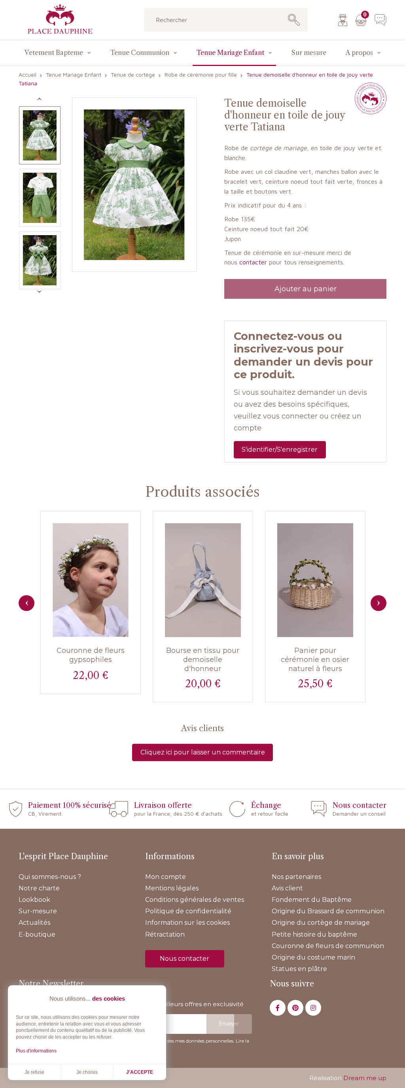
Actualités (34, 922)
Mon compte (165, 877)
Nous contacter (184, 958)
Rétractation (165, 934)
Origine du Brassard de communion (328, 911)
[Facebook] (278, 1008)
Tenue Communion (139, 53)
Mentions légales (172, 888)
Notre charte (39, 888)
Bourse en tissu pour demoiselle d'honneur (202, 659)
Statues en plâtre (299, 969)
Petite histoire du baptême (314, 934)
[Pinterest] (295, 1008)
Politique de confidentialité (188, 911)
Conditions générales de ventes (194, 899)
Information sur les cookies (187, 922)
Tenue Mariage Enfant (230, 53)
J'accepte (139, 1072)
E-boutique (37, 934)
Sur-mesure (38, 911)
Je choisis (87, 1072)
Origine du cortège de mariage (321, 922)
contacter (253, 262)
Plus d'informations (36, 1051)
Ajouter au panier (305, 289)
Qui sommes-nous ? (50, 877)
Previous (26, 603)
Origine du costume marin (313, 957)
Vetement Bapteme (54, 53)
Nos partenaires (296, 877)
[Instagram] (313, 1008)
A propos (359, 53)
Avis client (287, 888)
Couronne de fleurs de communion (328, 946)
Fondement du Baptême (312, 899)
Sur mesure (308, 53)
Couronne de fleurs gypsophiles (91, 655)
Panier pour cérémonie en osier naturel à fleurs (315, 659)
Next (378, 603)
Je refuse (34, 1072)
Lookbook (34, 899)
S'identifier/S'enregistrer (280, 449)
